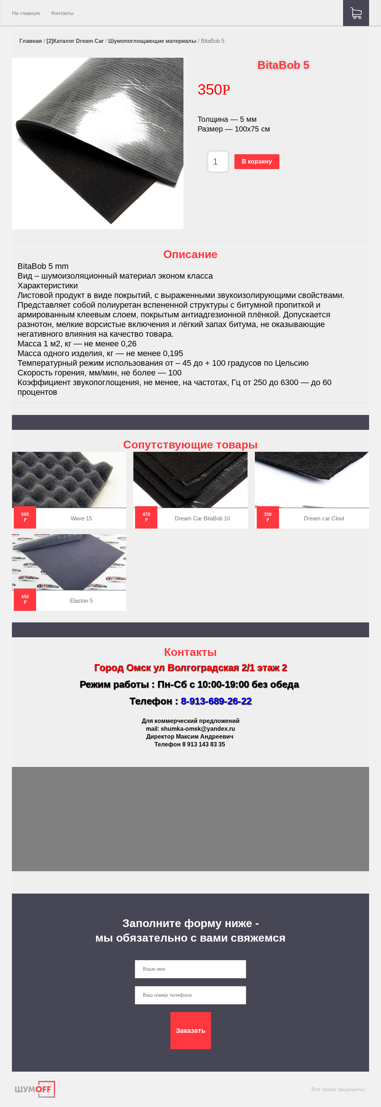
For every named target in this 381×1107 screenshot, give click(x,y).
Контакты (62, 13)
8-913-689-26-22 (216, 701)
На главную (26, 13)
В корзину (257, 161)
